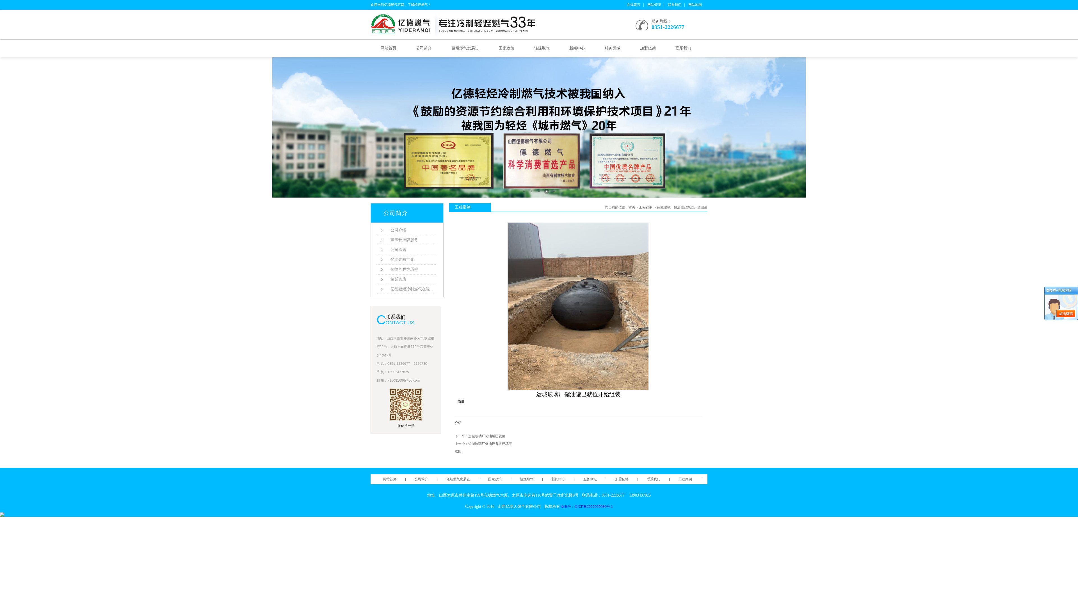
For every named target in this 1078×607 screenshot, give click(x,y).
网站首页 (388, 48)
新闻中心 (577, 48)
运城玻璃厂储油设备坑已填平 (490, 444)
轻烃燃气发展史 (465, 48)
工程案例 (645, 207)
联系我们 (674, 5)
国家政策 (506, 48)
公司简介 (424, 48)
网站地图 (695, 5)
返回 (458, 451)
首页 (632, 207)
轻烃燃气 (542, 48)
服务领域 (612, 48)
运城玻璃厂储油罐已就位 (486, 436)
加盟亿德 (648, 48)
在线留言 (633, 5)
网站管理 (654, 5)
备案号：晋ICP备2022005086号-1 (587, 507)
